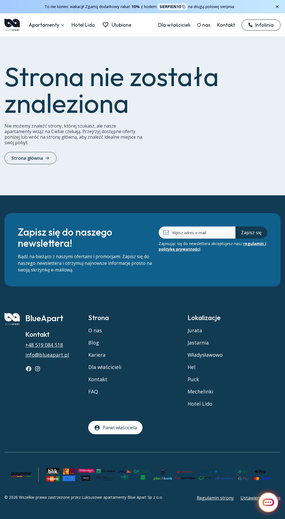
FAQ (93, 391)
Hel (191, 367)
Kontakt (226, 25)
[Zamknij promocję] (277, 6)
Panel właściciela (120, 428)
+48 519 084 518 (44, 344)
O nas (203, 25)
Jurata (195, 330)
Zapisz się (251, 232)
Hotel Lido (83, 25)
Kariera (96, 354)
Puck (193, 379)
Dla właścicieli (174, 25)
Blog (93, 342)
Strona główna (27, 158)
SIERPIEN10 (170, 6)
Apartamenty (44, 25)
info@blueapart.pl (47, 354)
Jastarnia (198, 342)
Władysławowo (205, 354)
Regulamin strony (215, 498)
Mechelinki (200, 391)
